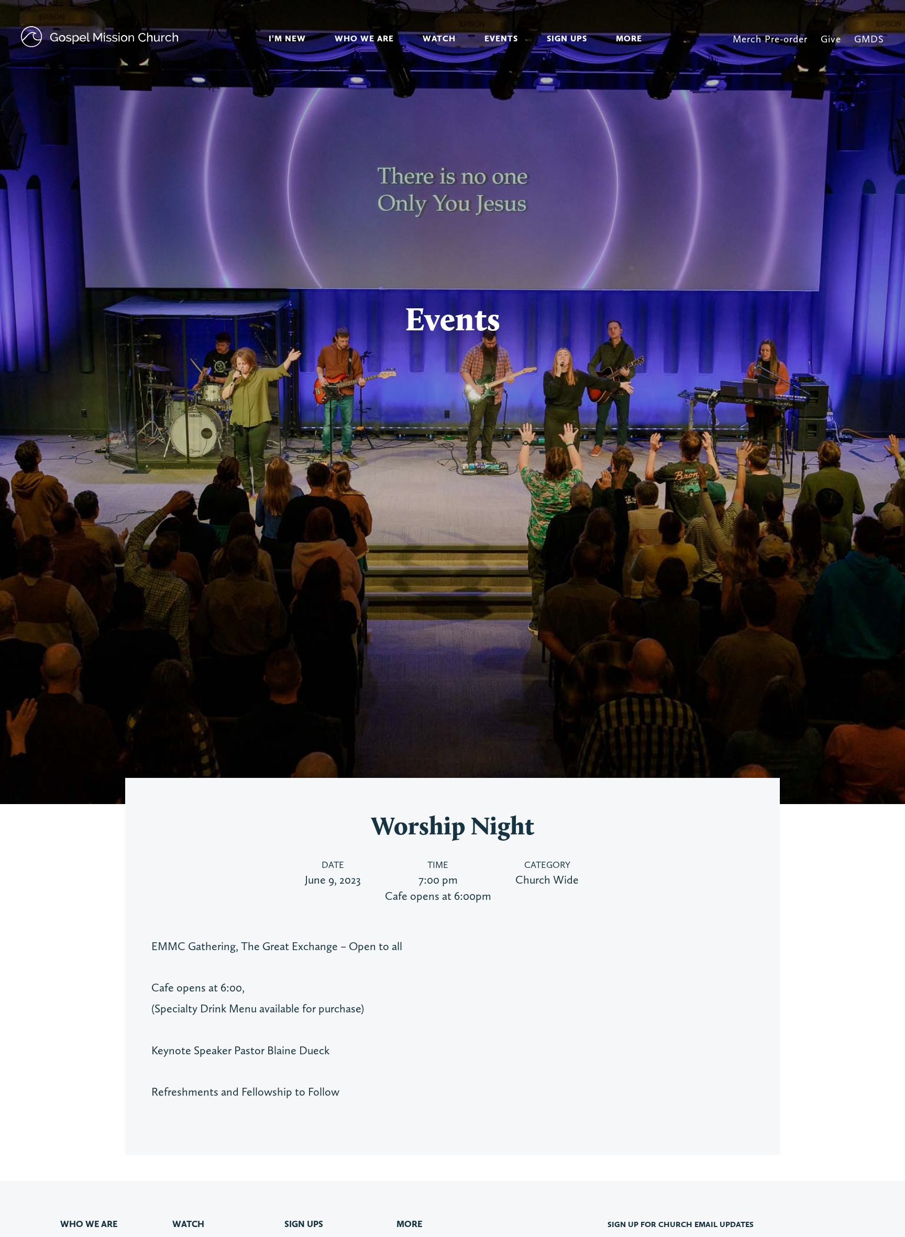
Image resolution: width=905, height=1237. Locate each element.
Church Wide (547, 879)
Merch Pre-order (770, 39)
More (629, 38)
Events (501, 38)
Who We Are (364, 38)
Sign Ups (567, 38)
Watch (439, 38)
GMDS (869, 39)
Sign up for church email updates (681, 1224)
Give (831, 39)
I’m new (287, 38)
